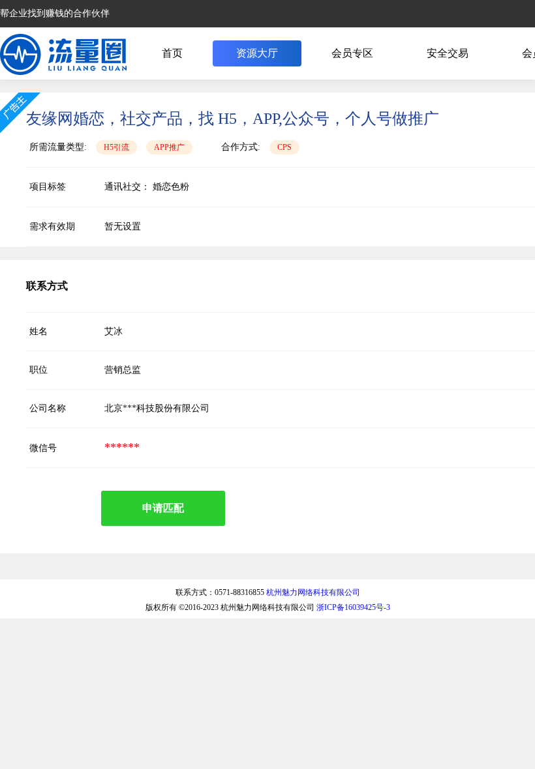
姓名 (38, 331)
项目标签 (47, 187)
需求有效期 (52, 226)
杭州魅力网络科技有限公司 (313, 592)
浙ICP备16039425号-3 (353, 607)
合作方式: (240, 147)
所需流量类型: (58, 147)
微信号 (43, 448)
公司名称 (47, 408)
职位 (38, 370)
